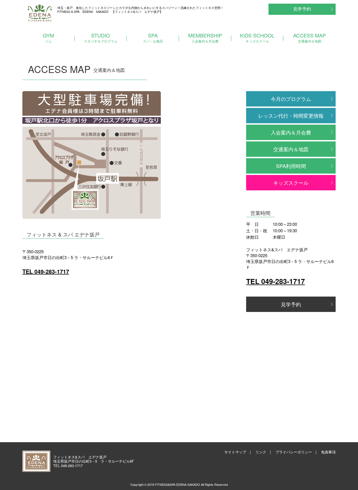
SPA (153, 37)
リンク (260, 452)
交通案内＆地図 (290, 149)
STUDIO (100, 37)
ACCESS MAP (309, 37)
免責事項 (328, 452)
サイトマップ (235, 452)
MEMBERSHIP (205, 37)
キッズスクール (290, 182)
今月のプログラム (291, 98)
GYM (48, 37)
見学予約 (302, 9)
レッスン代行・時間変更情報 (291, 115)
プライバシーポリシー (293, 452)
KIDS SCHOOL (257, 37)
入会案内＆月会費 (291, 132)
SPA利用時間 (291, 165)
